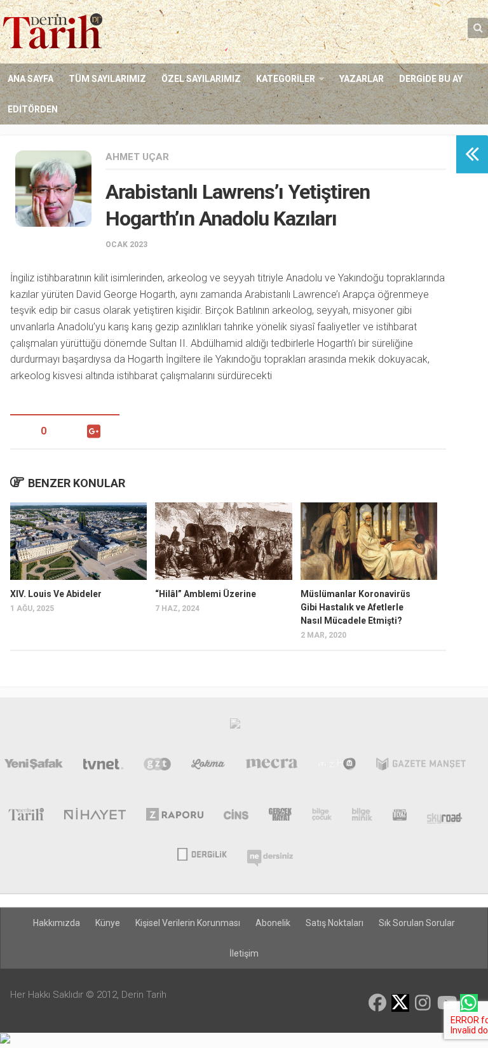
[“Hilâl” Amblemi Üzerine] (223, 540)
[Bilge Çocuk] (322, 817)
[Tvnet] (103, 767)
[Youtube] (446, 1003)
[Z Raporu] (175, 817)
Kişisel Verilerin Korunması (187, 923)
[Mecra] (272, 767)
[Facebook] (377, 1003)
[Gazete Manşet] (421, 767)
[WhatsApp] (469, 1003)
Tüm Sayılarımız (107, 79)
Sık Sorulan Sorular (417, 923)
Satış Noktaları (334, 923)
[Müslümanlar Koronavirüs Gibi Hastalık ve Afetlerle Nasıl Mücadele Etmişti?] (369, 540)
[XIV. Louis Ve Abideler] (78, 540)
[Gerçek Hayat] (280, 817)
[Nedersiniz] (270, 853)
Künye (107, 923)
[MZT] (337, 767)
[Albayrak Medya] (235, 727)
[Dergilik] (201, 853)
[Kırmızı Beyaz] (400, 817)
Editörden (33, 109)
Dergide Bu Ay (431, 79)
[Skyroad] (445, 817)
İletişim (244, 953)
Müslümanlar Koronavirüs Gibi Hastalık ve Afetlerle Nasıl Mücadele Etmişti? (355, 607)
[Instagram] (423, 1003)
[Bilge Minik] (362, 817)
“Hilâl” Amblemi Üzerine (205, 594)
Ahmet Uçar (137, 157)
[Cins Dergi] (236, 817)
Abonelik (272, 923)
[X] (400, 1004)
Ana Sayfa (30, 79)
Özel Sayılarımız (201, 79)
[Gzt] (157, 767)
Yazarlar (361, 79)
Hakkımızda (56, 923)
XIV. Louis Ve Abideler (56, 594)
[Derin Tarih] (26, 817)
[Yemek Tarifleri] (208, 767)
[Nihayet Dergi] (95, 817)
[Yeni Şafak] (33, 767)
